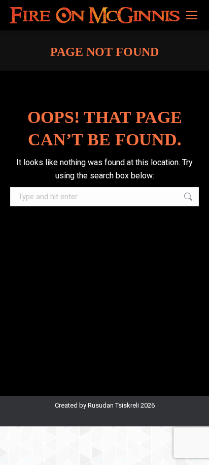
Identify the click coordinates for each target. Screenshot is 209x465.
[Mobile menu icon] (192, 15)
